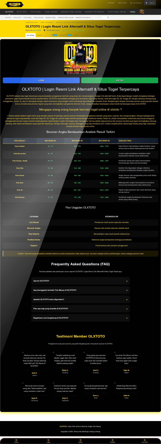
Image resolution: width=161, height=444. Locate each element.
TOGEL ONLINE (38, 17)
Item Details (30, 35)
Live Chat (145, 442)
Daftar (80, 442)
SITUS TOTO (17, 17)
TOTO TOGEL (27, 17)
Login (48, 442)
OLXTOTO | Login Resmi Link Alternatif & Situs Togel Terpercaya (75, 22)
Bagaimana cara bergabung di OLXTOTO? (80, 318)
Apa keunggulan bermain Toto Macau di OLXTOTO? (80, 290)
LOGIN (41, 80)
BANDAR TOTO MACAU (83, 17)
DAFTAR (119, 80)
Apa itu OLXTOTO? (80, 281)
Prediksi (112, 442)
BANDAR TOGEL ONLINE (66, 17)
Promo (16, 442)
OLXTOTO (8, 17)
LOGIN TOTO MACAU (46, 22)
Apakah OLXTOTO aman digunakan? (80, 299)
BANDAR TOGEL (51, 17)
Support (75, 35)
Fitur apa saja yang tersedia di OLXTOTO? (80, 308)
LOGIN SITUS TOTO (32, 22)
